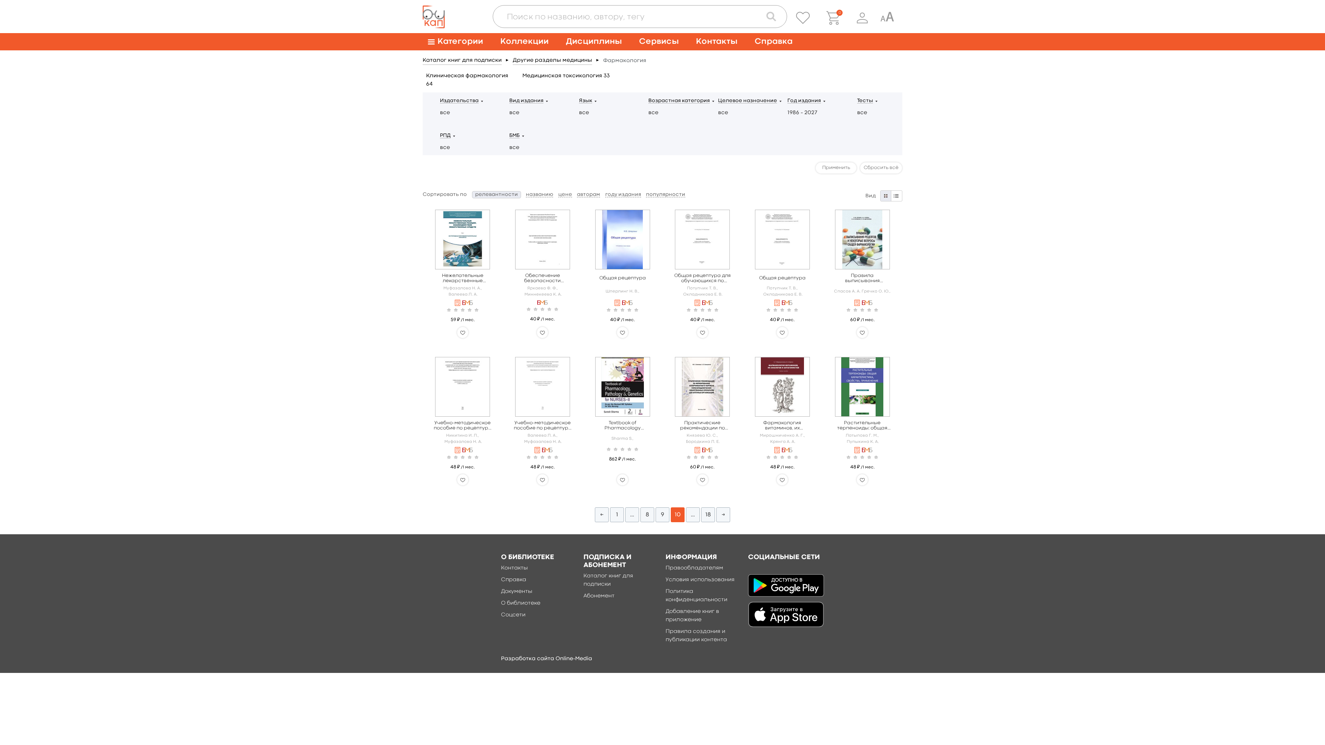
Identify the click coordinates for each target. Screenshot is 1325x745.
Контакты (716, 41)
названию (539, 194)
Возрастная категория (679, 101)
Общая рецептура (622, 278)
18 (708, 514)
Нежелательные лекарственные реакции (462, 279)
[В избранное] (462, 332)
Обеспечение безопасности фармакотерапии (542, 279)
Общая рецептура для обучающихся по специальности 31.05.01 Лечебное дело (703, 279)
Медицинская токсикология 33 (566, 75)
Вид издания (526, 101)
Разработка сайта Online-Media (546, 658)
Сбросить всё (881, 168)
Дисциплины (594, 41)
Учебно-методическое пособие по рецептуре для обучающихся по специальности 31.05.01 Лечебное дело (463, 426)
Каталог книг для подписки (462, 60)
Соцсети (513, 615)
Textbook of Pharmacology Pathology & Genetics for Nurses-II (623, 426)
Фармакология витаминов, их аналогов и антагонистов (782, 426)
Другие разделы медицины (552, 60)
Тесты (865, 101)
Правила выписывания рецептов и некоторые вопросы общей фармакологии (862, 279)
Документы (516, 591)
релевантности (496, 194)
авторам (588, 194)
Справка (774, 41)
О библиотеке (520, 603)
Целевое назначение (747, 101)
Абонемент (599, 596)
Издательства (459, 101)
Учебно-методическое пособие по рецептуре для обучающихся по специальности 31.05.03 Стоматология (542, 426)
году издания (623, 194)
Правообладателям (694, 568)
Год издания (804, 101)
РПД (445, 135)
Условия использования (700, 579)
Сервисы (659, 41)
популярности (665, 194)
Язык (585, 101)
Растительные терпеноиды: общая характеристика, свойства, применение (862, 426)
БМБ (514, 135)
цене (565, 194)
